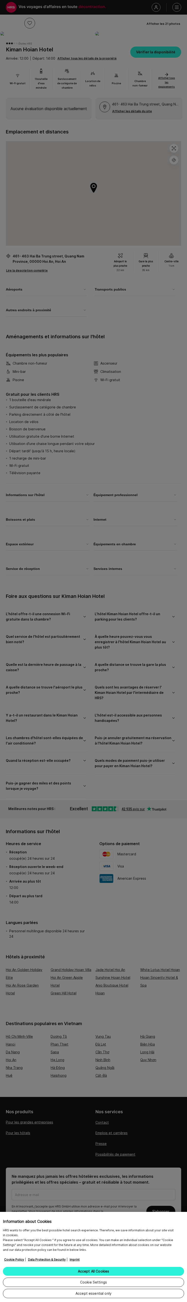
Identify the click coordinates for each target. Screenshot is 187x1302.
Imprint (75, 1259)
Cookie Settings (93, 1282)
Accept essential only (93, 1293)
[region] (93, 1257)
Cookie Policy (14, 1259)
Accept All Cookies (93, 1271)
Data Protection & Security (47, 1259)
